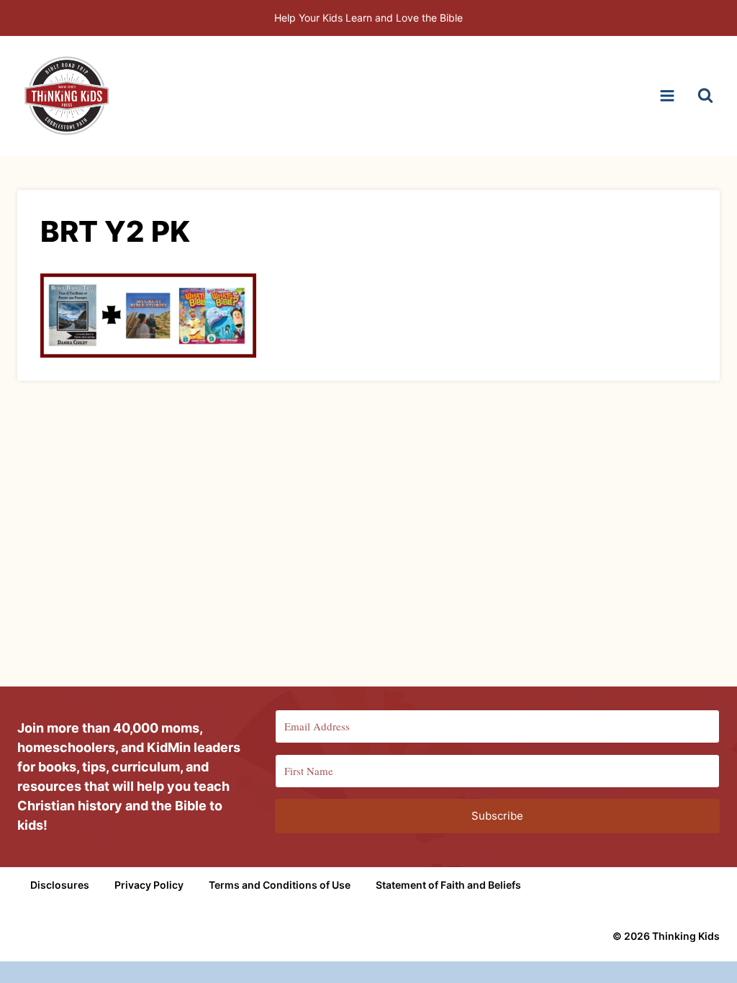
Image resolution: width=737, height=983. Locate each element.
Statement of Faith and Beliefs (448, 885)
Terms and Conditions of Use (280, 885)
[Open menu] (667, 95)
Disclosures (59, 885)
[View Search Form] (705, 95)
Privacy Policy (149, 885)
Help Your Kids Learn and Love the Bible (368, 18)
